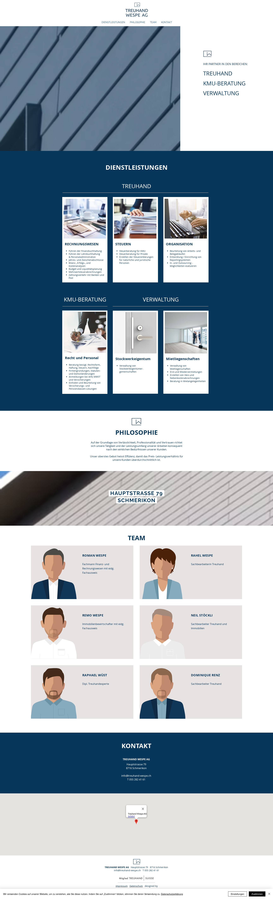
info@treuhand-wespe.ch (136, 775)
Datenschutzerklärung (172, 894)
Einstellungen (237, 894)
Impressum (122, 885)
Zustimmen (257, 894)
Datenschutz (136, 885)
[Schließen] (269, 893)
